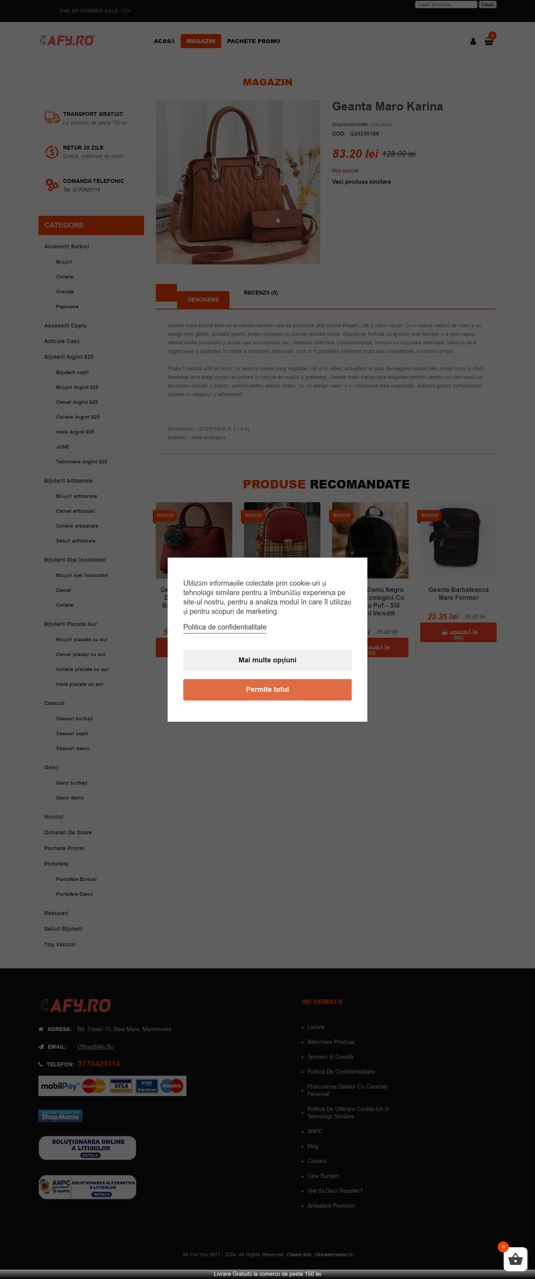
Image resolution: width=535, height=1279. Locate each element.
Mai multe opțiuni (267, 660)
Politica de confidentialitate (225, 627)
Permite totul (267, 690)
